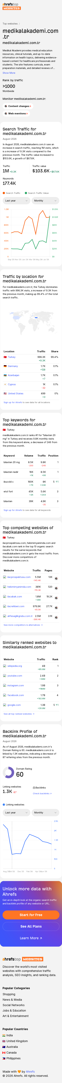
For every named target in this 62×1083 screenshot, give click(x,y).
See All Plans (31, 926)
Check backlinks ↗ (42, 793)
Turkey (11, 356)
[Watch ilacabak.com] (56, 598)
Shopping (9, 994)
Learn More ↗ (31, 938)
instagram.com (15, 685)
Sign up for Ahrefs (13, 402)
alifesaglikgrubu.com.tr (20, 616)
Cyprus (12, 384)
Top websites (10, 23)
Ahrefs (30, 1071)
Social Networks (13, 1005)
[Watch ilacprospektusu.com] (56, 578)
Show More (9, 72)
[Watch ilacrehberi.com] (56, 608)
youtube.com (14, 675)
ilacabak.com (14, 596)
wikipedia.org (14, 665)
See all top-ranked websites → (19, 714)
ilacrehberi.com (15, 606)
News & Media (12, 999)
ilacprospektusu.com (19, 577)
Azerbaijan (13, 375)
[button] (12, 845)
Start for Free (31, 915)
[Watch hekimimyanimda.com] (56, 588)
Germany (13, 366)
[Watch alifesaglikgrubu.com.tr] (56, 617)
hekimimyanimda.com (19, 586)
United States (15, 393)
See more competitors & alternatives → (23, 625)
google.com (14, 704)
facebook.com (15, 695)
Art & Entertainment (16, 1016)
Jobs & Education (14, 1010)
